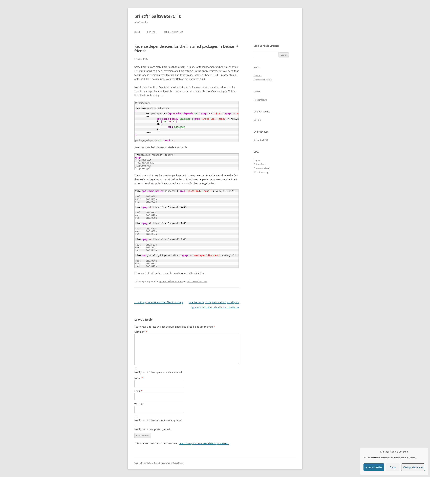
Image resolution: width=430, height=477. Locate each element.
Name (138, 378)
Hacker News (260, 99)
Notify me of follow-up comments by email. (158, 420)
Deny (393, 467)
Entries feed (259, 164)
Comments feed (262, 168)
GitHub (257, 119)
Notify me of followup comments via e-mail (158, 372)
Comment (140, 331)
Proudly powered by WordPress (168, 462)
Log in (257, 160)
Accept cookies (373, 467)
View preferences (413, 467)
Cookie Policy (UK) (173, 32)
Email (138, 391)
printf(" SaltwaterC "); (157, 16)
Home (137, 32)
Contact (152, 32)
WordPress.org (261, 172)
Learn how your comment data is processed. (204, 443)
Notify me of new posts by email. (152, 429)
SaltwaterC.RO (261, 139)
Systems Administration (171, 281)
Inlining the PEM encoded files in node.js (158, 302)
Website (138, 404)
